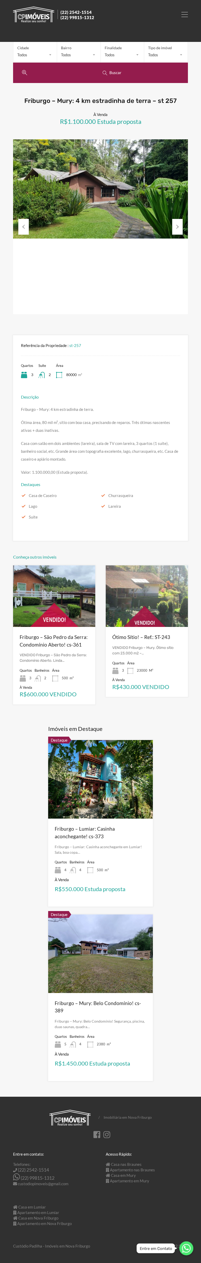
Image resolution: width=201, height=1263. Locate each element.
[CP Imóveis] (53, 20)
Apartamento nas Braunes (132, 1169)
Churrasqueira (120, 495)
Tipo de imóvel (160, 48)
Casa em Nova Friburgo (38, 1218)
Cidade (23, 48)
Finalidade (113, 48)
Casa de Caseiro (43, 495)
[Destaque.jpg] (100, 189)
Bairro (66, 48)
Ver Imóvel (54, 614)
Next (177, 227)
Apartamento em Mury (129, 1180)
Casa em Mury (123, 1175)
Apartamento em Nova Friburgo (44, 1223)
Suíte (33, 517)
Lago (33, 506)
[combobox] (35, 54)
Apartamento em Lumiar (38, 1212)
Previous (23, 227)
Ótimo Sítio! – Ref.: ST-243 (141, 637)
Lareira (114, 506)
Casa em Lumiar (32, 1207)
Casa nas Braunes (126, 1164)
